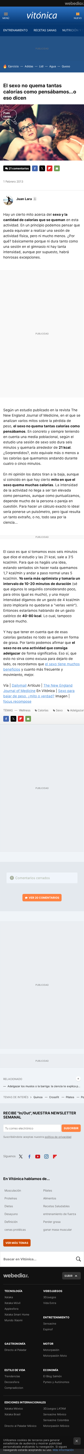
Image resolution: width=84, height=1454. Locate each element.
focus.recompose (17, 701)
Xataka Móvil (12, 1303)
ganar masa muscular (57, 1229)
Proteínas (10, 1198)
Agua (52, 66)
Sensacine (49, 1323)
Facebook (35, 168)
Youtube (37, 1155)
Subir (68, 1275)
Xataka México (13, 1408)
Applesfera (11, 1308)
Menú (5, 18)
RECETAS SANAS (45, 30)
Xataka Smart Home (16, 1314)
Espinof (48, 1329)
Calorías (43, 710)
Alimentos (49, 1198)
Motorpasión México (56, 1425)
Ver (44, 897)
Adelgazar (77, 710)
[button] (26, 198)
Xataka (8, 1297)
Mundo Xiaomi (13, 1320)
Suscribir (71, 1128)
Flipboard (49, 168)
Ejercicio (13, 66)
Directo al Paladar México (20, 1425)
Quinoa (38, 1097)
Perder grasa (52, 1221)
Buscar (78, 1259)
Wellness (24, 710)
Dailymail (19, 685)
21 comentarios (19, 168)
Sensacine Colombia (56, 1420)
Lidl (41, 66)
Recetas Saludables (56, 1206)
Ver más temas (17, 1242)
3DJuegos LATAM (54, 1408)
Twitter (42, 168)
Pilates (70, 1097)
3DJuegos (49, 1297)
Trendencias (12, 1376)
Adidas (29, 66)
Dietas (8, 1206)
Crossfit (54, 1097)
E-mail (57, 168)
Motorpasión (51, 1349)
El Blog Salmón (52, 1376)
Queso (66, 66)
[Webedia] (74, 3)
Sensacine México (54, 1414)
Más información (63, 1450)
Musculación (12, 1190)
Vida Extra (49, 1303)
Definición (11, 1221)
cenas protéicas (15, 1229)
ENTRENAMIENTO (15, 30)
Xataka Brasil (12, 1414)
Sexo (59, 710)
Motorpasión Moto (55, 1355)
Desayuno (11, 1214)
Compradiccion (13, 1387)
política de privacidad (58, 1136)
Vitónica (42, 15)
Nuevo (78, 18)
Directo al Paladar (15, 1349)
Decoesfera (11, 1382)
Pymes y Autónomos (56, 1382)
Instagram (46, 1155)
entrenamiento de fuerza (59, 1214)
